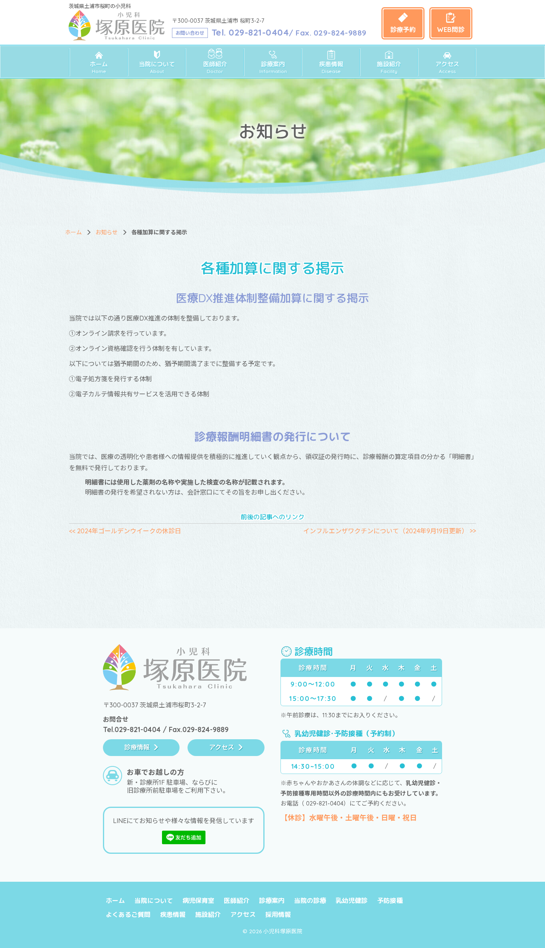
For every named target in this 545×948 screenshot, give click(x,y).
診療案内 (273, 67)
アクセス (447, 67)
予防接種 (390, 900)
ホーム (99, 67)
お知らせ (106, 232)
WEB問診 (450, 30)
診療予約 (403, 30)
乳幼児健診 (351, 900)
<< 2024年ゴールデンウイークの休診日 (125, 531)
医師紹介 (215, 67)
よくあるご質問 (128, 914)
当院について (157, 67)
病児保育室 (198, 900)
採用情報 (278, 914)
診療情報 (137, 747)
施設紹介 (389, 67)
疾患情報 (331, 67)
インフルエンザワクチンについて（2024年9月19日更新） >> (389, 531)
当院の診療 (310, 900)
